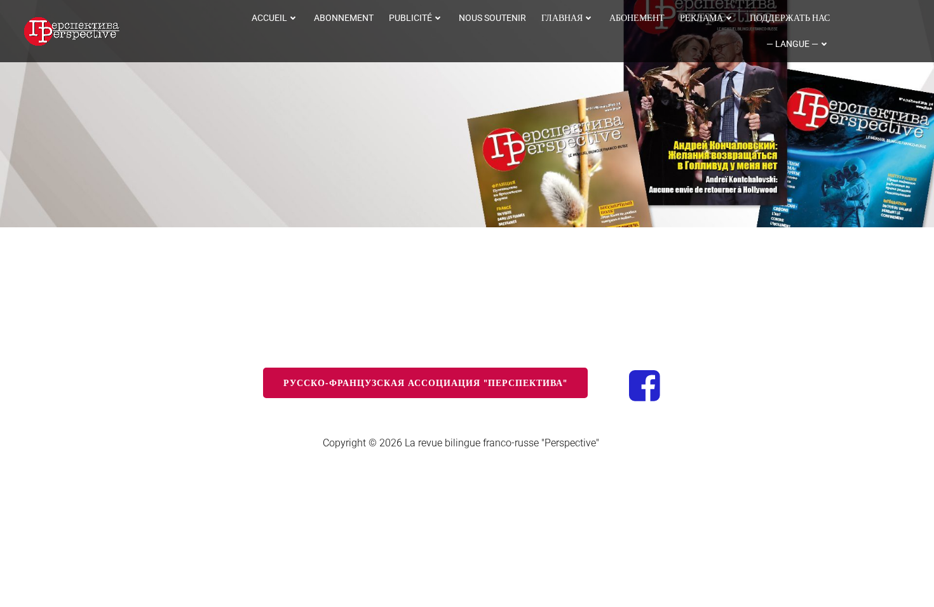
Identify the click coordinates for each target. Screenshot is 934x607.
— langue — (792, 44)
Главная (562, 18)
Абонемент (637, 18)
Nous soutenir (492, 18)
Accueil (269, 18)
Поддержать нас (790, 18)
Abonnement (344, 18)
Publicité (410, 18)
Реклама (701, 18)
